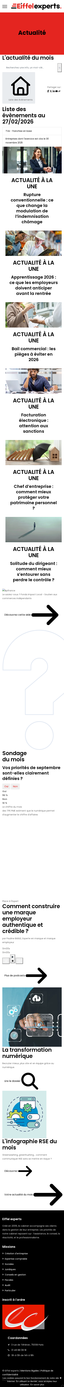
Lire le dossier (12, 1081)
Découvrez (11, 1171)
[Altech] (32, 6)
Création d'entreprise (16, 1253)
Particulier (10, 1290)
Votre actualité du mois (18, 1194)
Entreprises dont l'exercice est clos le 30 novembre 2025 (27, 140)
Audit (7, 1285)
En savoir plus (37, 1384)
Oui (6, 786)
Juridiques (10, 1269)
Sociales (9, 1264)
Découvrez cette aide (17, 615)
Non (15, 786)
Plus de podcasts (15, 975)
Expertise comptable (16, 1258)
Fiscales (9, 1280)
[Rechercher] (59, 67)
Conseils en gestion (15, 1274)
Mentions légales (30, 1370)
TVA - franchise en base (19, 131)
